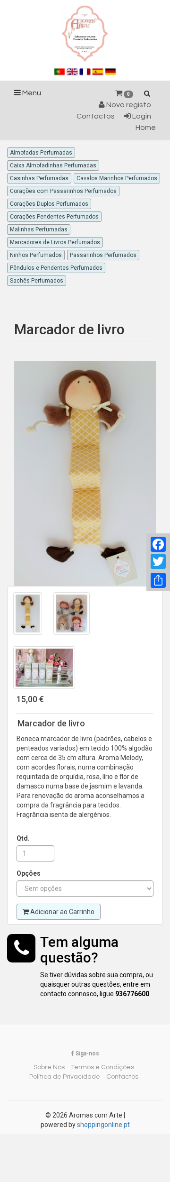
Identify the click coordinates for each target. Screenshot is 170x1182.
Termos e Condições (102, 1067)
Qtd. (23, 838)
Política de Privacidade (64, 1076)
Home (146, 127)
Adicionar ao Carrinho (61, 912)
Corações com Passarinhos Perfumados (63, 191)
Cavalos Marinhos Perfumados (116, 178)
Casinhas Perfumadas (39, 178)
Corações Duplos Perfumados (49, 204)
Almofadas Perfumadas (41, 152)
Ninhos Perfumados (36, 255)
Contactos (95, 116)
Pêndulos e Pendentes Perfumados (56, 268)
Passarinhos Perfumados (103, 255)
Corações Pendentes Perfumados (54, 216)
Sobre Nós (49, 1067)
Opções (29, 873)
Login (141, 116)
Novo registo (128, 105)
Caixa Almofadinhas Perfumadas (53, 165)
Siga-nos (86, 1053)
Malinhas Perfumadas (39, 229)
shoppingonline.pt (103, 1124)
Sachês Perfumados (36, 280)
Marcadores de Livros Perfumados (55, 242)
